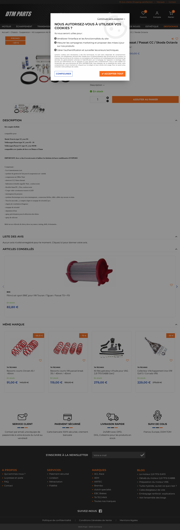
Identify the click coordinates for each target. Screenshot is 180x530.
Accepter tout (113, 73)
